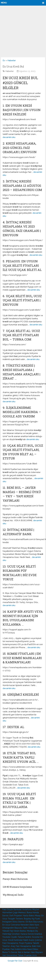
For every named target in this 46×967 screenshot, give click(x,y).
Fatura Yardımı (24, 937)
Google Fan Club (15, 961)
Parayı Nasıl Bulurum (15, 878)
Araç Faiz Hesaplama (21, 946)
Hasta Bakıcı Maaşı (31, 915)
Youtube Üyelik (9, 937)
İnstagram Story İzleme (13, 921)
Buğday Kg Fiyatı (32, 918)
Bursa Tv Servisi (9, 952)
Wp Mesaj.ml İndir (13, 894)
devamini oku (9, 137)
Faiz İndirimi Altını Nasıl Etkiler (24, 949)
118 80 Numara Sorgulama (17, 886)
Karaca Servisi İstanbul (31, 934)
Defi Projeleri (15, 915)
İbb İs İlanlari (24, 952)
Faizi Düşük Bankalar (11, 909)
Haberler (11, 60)
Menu (4, 3)
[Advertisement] (23, 31)
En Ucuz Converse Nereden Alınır (18, 925)
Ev (4, 60)
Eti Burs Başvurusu (34, 921)
